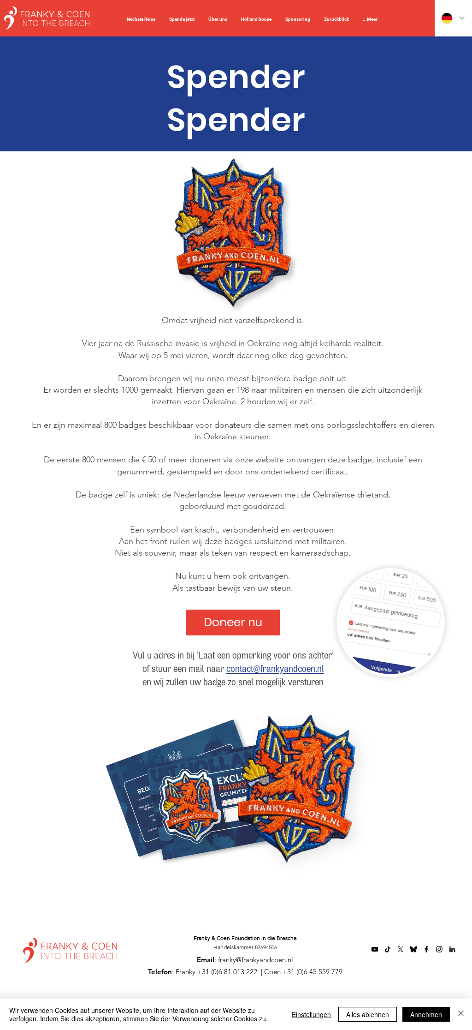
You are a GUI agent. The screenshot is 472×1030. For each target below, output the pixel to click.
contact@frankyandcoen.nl (275, 669)
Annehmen (426, 1014)
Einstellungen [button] (311, 1014)
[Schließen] (460, 1014)
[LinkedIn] (452, 949)
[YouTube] (375, 949)
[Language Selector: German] (452, 18)
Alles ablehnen (367, 1014)
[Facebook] (426, 949)
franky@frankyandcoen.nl (255, 959)
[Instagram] (439, 949)
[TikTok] (388, 949)
